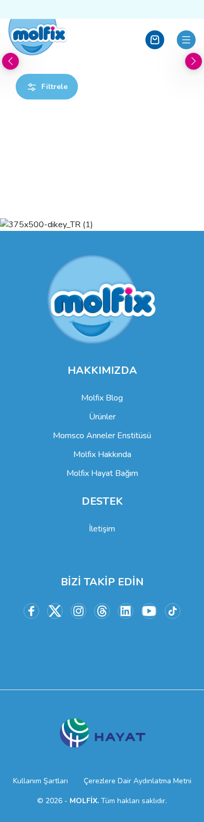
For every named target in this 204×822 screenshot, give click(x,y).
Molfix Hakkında (102, 454)
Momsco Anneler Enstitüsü (102, 435)
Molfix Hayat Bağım (102, 473)
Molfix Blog (102, 398)
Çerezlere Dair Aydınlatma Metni (137, 781)
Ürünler (102, 417)
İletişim (102, 529)
